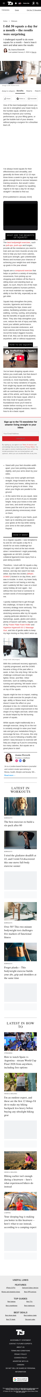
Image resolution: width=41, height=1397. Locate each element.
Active (5, 21)
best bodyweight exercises (18, 242)
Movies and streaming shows (11, 1292)
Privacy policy (20, 1354)
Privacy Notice (30, 447)
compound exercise (23, 270)
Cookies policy (20, 1358)
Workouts (14, 21)
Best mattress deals (30, 1315)
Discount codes (30, 1319)
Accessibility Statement (20, 1340)
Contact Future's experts (20, 1344)
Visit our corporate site (28, 1389)
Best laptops (12, 1301)
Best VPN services (30, 1292)
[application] (20, 213)
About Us (20, 1347)
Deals (17, 10)
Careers (20, 1365)
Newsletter (33, 98)
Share (8, 98)
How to (33, 52)
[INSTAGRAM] (17, 760)
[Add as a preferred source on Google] (20, 1379)
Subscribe (26, 3)
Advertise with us (20, 1361)
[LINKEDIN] (21, 760)
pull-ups (9, 245)
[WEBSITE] (24, 760)
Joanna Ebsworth (18, 50)
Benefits (20, 91)
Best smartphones (11, 1305)
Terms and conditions (20, 1351)
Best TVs (29, 1301)
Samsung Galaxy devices (30, 1288)
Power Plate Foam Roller (20, 625)
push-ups (18, 245)
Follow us (22, 98)
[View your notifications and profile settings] (16, 3)
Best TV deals (10, 1319)
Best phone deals (10, 1315)
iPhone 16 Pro (10, 1288)
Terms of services (28, 445)
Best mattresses (29, 1305)
